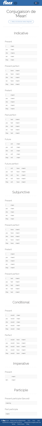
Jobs (38, 420)
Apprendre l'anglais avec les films (12, 422)
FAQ (34, 420)
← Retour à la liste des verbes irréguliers (21, 21)
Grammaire (20, 424)
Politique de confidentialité (17, 420)
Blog (27, 424)
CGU (29, 420)
